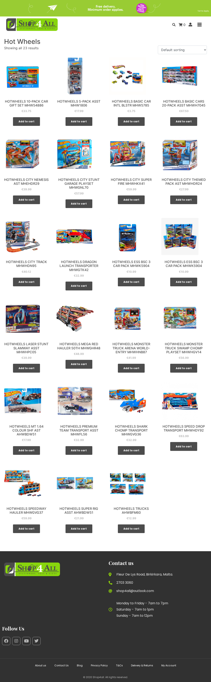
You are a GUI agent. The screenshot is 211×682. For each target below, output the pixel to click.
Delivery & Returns (142, 665)
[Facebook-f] (6, 641)
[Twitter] (36, 641)
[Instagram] (16, 641)
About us (40, 665)
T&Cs (119, 665)
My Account (168, 665)
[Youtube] (26, 641)
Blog (80, 665)
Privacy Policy (99, 665)
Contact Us (61, 665)
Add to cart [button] (26, 121)
